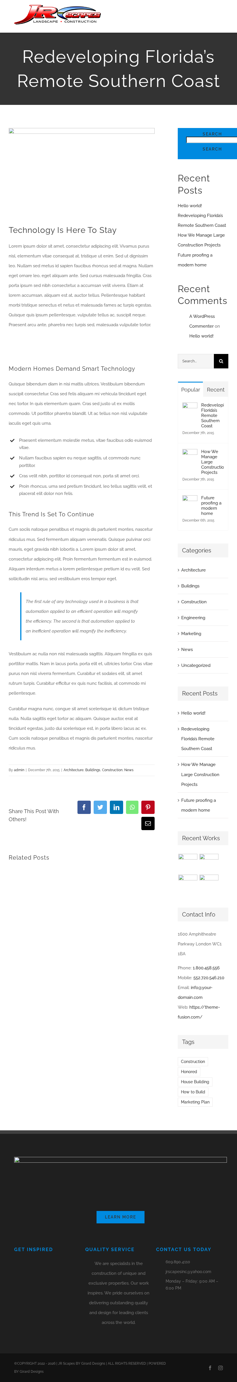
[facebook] (210, 1368)
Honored (189, 1071)
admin (19, 770)
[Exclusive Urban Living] (188, 884)
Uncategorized (195, 665)
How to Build (193, 1092)
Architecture (74, 770)
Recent (216, 390)
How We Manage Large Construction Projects (212, 462)
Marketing (191, 633)
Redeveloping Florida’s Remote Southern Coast (212, 415)
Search (212, 134)
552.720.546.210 (208, 977)
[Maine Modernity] (209, 863)
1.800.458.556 (206, 968)
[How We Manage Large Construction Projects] (189, 454)
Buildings (92, 770)
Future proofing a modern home (211, 505)
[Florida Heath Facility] (188, 863)
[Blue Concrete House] (209, 884)
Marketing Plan (195, 1102)
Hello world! (190, 205)
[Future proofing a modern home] (189, 500)
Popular (190, 390)
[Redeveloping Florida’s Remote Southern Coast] (189, 407)
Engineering (193, 617)
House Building (195, 1081)
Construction (112, 770)
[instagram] (220, 1368)
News (129, 770)
